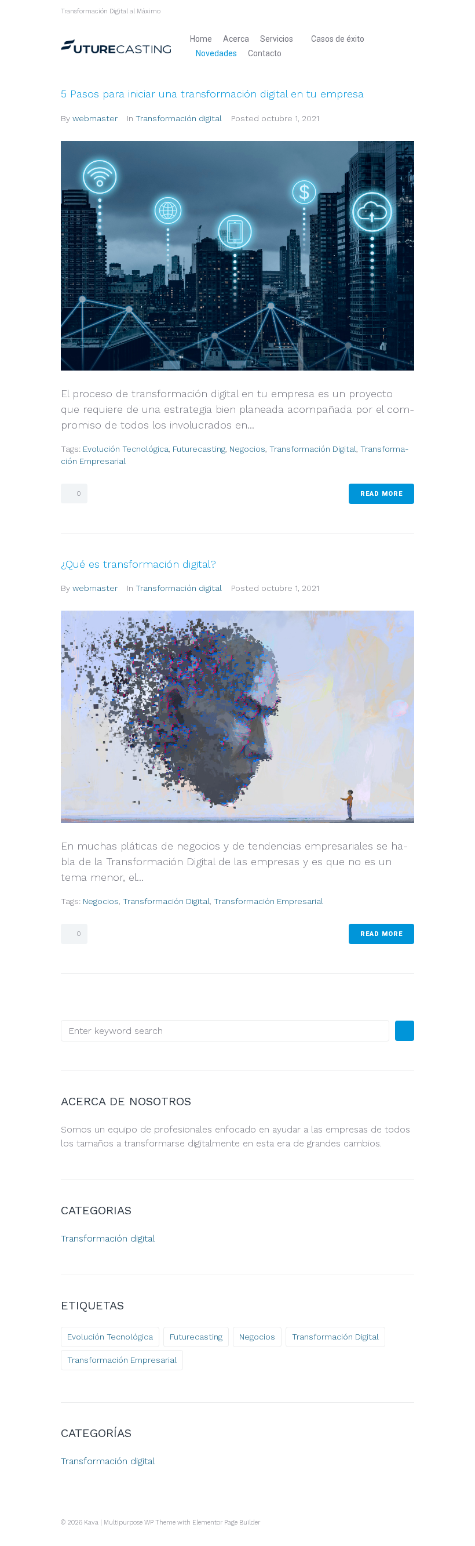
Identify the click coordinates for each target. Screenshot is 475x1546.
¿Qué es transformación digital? (138, 564)
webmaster (95, 118)
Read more (381, 494)
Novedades (216, 53)
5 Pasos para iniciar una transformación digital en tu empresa (212, 94)
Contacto (265, 53)
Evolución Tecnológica (126, 448)
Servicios (276, 38)
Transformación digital (179, 118)
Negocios (247, 448)
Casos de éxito (337, 38)
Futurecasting (199, 448)
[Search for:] (225, 1030)
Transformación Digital (312, 448)
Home (201, 38)
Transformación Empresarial (268, 901)
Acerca (236, 38)
